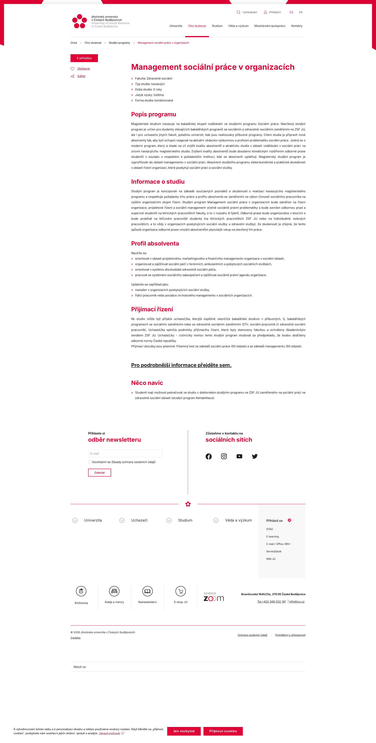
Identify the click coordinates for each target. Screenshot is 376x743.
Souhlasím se (123, 462)
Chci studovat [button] (197, 25)
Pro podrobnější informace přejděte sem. (181, 365)
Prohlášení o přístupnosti (290, 634)
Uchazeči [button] (139, 520)
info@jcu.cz (297, 601)
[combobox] (249, 12)
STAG (269, 529)
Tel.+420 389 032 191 (271, 601)
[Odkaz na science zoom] (213, 594)
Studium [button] (217, 25)
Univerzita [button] (175, 25)
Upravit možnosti (109, 733)
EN (301, 12)
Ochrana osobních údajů (252, 634)
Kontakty (297, 25)
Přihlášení (275, 12)
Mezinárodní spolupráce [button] (269, 25)
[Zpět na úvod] (101, 21)
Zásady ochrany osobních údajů (133, 462)
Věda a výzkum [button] (238, 25)
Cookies (75, 637)
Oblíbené (83, 68)
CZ (291, 12)
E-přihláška (84, 58)
